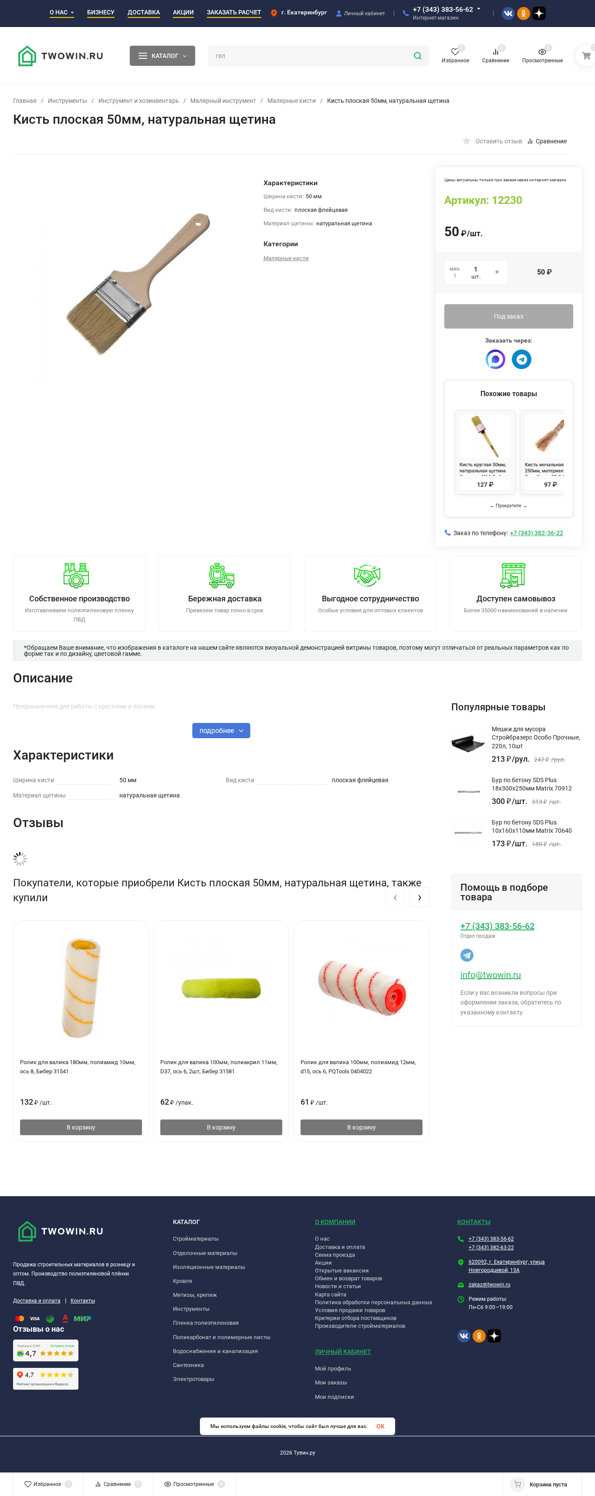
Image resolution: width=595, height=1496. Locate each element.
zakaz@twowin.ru (489, 1285)
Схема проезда (335, 1255)
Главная (25, 101)
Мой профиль (333, 1368)
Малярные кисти (291, 101)
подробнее (217, 730)
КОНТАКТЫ (473, 1221)
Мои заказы (331, 1382)
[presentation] (395, 897)
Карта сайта (330, 1294)
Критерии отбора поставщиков (355, 1318)
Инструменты (67, 101)
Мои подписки (334, 1397)
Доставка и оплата (37, 1301)
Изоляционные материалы (209, 1267)
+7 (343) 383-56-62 (443, 9)
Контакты (83, 1301)
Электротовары (193, 1379)
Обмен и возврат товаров (348, 1278)
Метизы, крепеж (195, 1295)
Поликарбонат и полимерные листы (221, 1337)
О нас (322, 1238)
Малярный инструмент (223, 101)
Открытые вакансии (342, 1270)
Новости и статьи (338, 1286)
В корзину (81, 1127)
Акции (323, 1262)
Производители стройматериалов (360, 1326)
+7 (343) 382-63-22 (491, 1248)
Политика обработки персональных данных (373, 1302)
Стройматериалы (196, 1238)
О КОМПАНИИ (335, 1221)
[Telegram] (521, 359)
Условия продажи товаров (350, 1310)
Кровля (182, 1281)
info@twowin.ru (490, 975)
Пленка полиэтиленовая (206, 1323)
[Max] (495, 359)
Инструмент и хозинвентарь (138, 101)
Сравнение (551, 141)
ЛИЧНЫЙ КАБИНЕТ (343, 1351)
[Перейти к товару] (131, 276)
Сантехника (188, 1365)
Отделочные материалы (205, 1253)
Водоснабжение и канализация (215, 1351)
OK (380, 1426)
